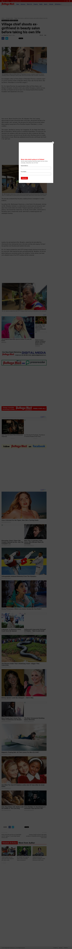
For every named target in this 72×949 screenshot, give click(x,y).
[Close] (53, 143)
